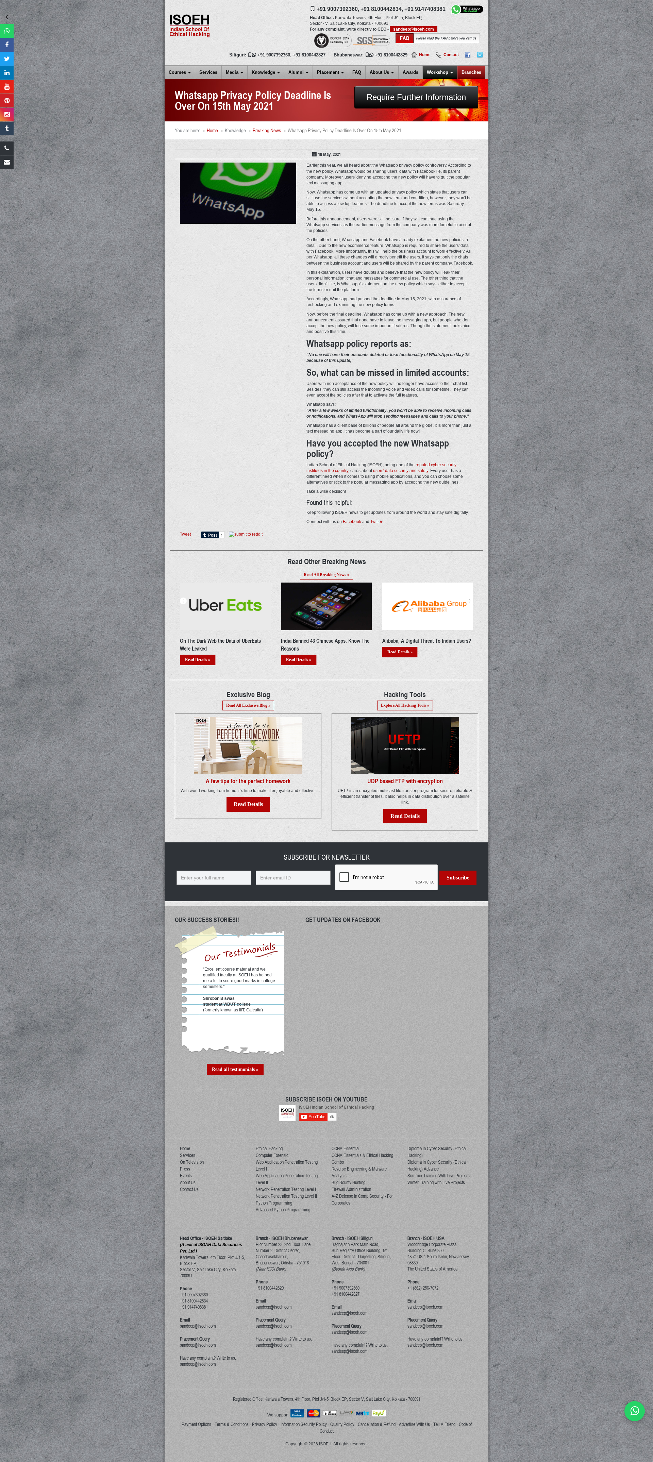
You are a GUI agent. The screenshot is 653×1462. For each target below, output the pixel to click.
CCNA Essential (345, 1148)
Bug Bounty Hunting (348, 1182)
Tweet (185, 534)
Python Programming (274, 1202)
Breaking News (267, 130)
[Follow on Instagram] (7, 114)
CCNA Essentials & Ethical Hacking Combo (362, 1158)
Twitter (376, 521)
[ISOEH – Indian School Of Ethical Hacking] (190, 25)
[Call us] (7, 148)
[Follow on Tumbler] (7, 128)
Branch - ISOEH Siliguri (352, 1238)
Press (185, 1168)
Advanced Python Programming (283, 1209)
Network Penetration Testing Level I (286, 1189)
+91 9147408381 (425, 9)
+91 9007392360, (338, 9)
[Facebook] (467, 54)
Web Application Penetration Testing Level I (287, 1165)
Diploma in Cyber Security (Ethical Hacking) (437, 1152)
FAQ (356, 72)
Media (233, 72)
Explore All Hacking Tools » (405, 705)
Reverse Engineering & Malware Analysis (359, 1172)
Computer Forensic (272, 1155)
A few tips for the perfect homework (248, 781)
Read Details (248, 804)
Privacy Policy (264, 1424)
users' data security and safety (400, 470)
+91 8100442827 (309, 54)
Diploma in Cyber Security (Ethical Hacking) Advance (437, 1165)
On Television (192, 1162)
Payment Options (196, 1424)
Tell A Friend (444, 1424)
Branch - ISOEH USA (426, 1238)
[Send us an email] (7, 162)
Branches (471, 72)
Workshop (438, 72)
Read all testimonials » (235, 1069)
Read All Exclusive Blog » (248, 705)
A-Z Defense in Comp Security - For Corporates (362, 1199)
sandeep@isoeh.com (413, 29)
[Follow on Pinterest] (7, 100)
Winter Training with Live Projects (436, 1182)
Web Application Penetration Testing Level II (287, 1179)
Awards (410, 72)
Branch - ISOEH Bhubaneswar (282, 1238)
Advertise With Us (414, 1424)
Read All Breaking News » (326, 574)
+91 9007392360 (273, 54)
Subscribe (458, 877)
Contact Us (189, 1189)
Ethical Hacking (269, 1148)
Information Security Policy (304, 1424)
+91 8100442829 (391, 54)
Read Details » (197, 652)
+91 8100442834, (382, 9)
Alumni (296, 72)
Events (186, 1175)
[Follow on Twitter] (7, 59)
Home (425, 54)
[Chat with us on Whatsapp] (634, 1411)
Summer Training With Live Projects (438, 1175)
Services (208, 72)
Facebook (352, 521)
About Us (380, 72)
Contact (451, 54)
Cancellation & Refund (377, 1424)
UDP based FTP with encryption (405, 781)
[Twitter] (479, 54)
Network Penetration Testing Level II (286, 1196)
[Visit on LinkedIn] (7, 73)
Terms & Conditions (232, 1424)
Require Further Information (416, 97)
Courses (178, 72)
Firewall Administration (351, 1189)
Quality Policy (342, 1424)
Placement (328, 72)
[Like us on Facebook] (7, 45)
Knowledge (264, 72)
